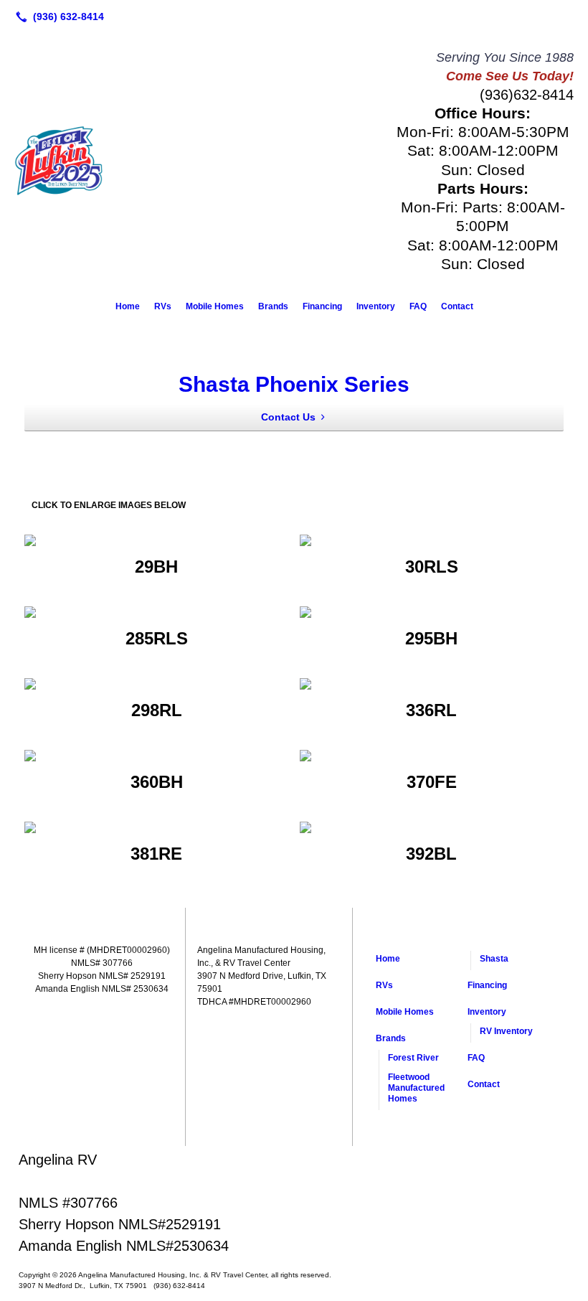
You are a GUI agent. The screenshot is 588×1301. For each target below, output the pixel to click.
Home (127, 306)
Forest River (413, 1058)
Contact (457, 306)
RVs (162, 306)
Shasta (494, 959)
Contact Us (288, 417)
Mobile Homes (215, 306)
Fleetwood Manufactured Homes (416, 1088)
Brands (273, 306)
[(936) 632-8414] (57, 16)
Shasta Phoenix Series (294, 384)
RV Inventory (506, 1031)
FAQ (418, 306)
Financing (322, 306)
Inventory (375, 306)
